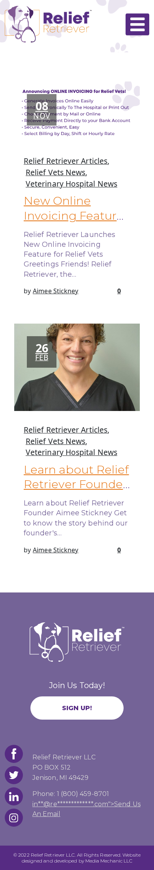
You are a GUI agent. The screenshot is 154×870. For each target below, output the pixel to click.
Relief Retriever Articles (65, 160)
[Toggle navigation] (137, 24)
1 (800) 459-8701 (83, 794)
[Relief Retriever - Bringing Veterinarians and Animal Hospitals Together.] (48, 23)
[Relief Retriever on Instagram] (14, 818)
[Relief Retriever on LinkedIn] (14, 796)
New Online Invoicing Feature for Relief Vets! (74, 215)
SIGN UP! (77, 708)
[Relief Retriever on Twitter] (14, 775)
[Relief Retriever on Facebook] (14, 754)
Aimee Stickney (55, 291)
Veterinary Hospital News (71, 183)
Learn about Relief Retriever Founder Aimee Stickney (76, 484)
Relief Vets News (55, 172)
